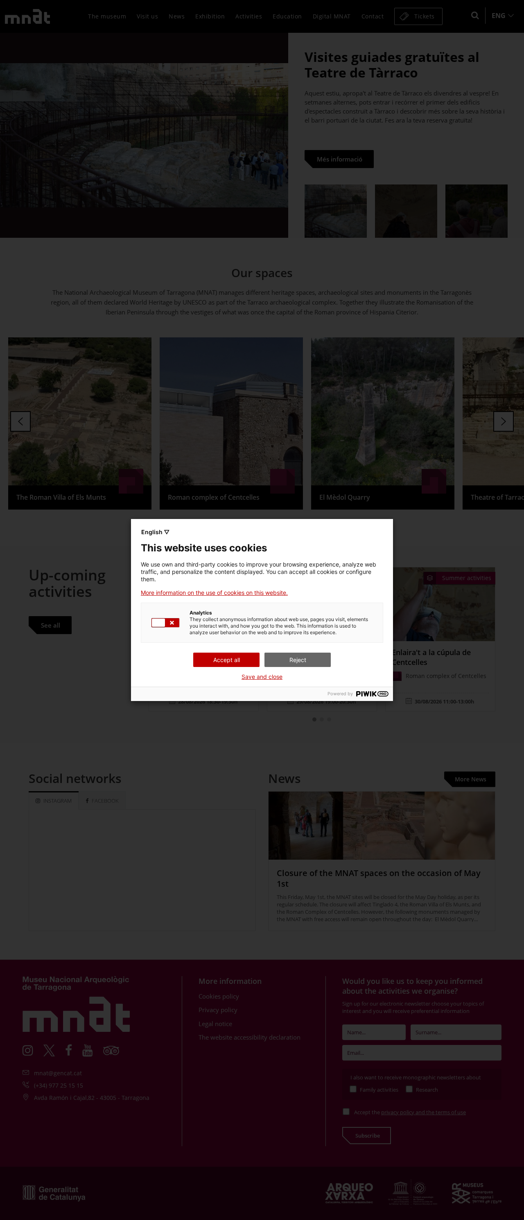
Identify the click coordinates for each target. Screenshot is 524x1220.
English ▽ (155, 531)
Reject (297, 659)
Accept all (226, 659)
